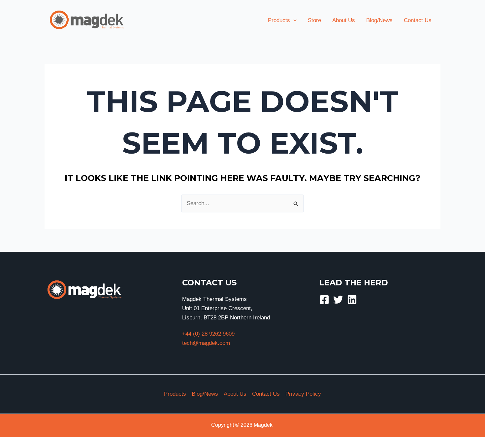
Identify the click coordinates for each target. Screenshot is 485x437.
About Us (235, 394)
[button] (293, 20)
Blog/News (205, 394)
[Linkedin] (352, 300)
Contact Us (266, 394)
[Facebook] (324, 300)
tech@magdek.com (206, 343)
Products (175, 394)
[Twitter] (338, 300)
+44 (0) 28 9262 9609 (208, 334)
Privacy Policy (303, 394)
